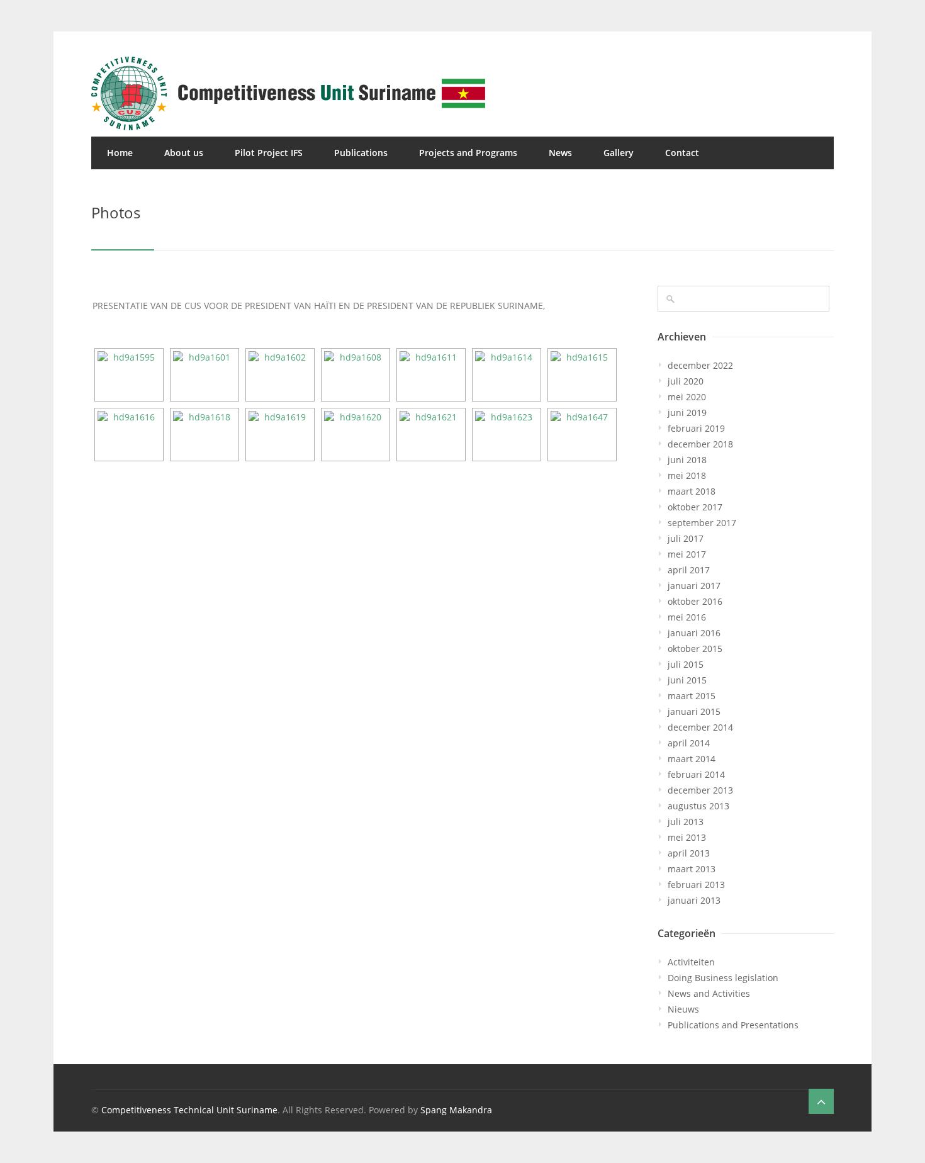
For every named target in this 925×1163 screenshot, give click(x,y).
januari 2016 (694, 633)
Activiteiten (691, 962)
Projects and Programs (468, 153)
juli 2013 (686, 822)
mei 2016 (687, 617)
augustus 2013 (698, 806)
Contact (682, 153)
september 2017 (702, 523)
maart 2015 (691, 696)
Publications (361, 153)
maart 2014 (691, 759)
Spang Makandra (456, 1110)
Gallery (618, 153)
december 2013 (700, 790)
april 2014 (689, 743)
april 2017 (689, 570)
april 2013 (689, 853)
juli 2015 (686, 664)
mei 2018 (687, 475)
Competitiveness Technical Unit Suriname (189, 1110)
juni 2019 (687, 413)
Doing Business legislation (723, 978)
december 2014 (700, 727)
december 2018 (700, 444)
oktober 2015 (695, 649)
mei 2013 (687, 837)
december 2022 (700, 365)
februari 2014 (696, 774)
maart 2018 (691, 491)
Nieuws (683, 1009)
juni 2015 (687, 680)
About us (183, 153)
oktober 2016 (695, 601)
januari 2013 (694, 900)
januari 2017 (694, 586)
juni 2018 (687, 460)
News (560, 153)
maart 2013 (691, 869)
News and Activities (709, 993)
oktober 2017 (695, 507)
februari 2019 (696, 428)
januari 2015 (694, 711)
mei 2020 (687, 397)
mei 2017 (687, 554)
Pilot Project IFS (269, 153)
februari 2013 (696, 885)
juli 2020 (686, 381)
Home (120, 153)
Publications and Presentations (733, 1025)
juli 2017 (686, 538)
